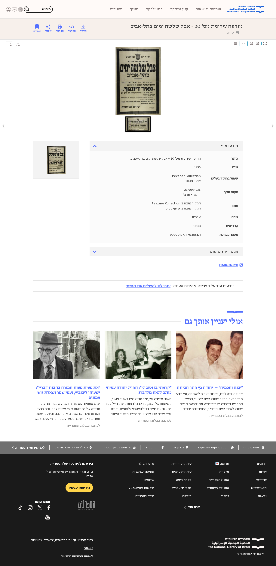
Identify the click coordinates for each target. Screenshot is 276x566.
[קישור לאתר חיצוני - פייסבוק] (49, 507)
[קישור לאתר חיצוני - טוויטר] (40, 507)
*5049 (88, 548)
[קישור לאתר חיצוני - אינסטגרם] (30, 507)
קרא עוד (194, 507)
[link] (253, 447)
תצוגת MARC (228, 265)
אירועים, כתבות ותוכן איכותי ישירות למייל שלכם (69, 474)
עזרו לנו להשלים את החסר (148, 286)
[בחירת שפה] (20, 9)
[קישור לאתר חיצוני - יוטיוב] (47, 517)
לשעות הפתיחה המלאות (76, 556)
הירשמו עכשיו (79, 487)
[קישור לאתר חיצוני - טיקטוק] (20, 507)
